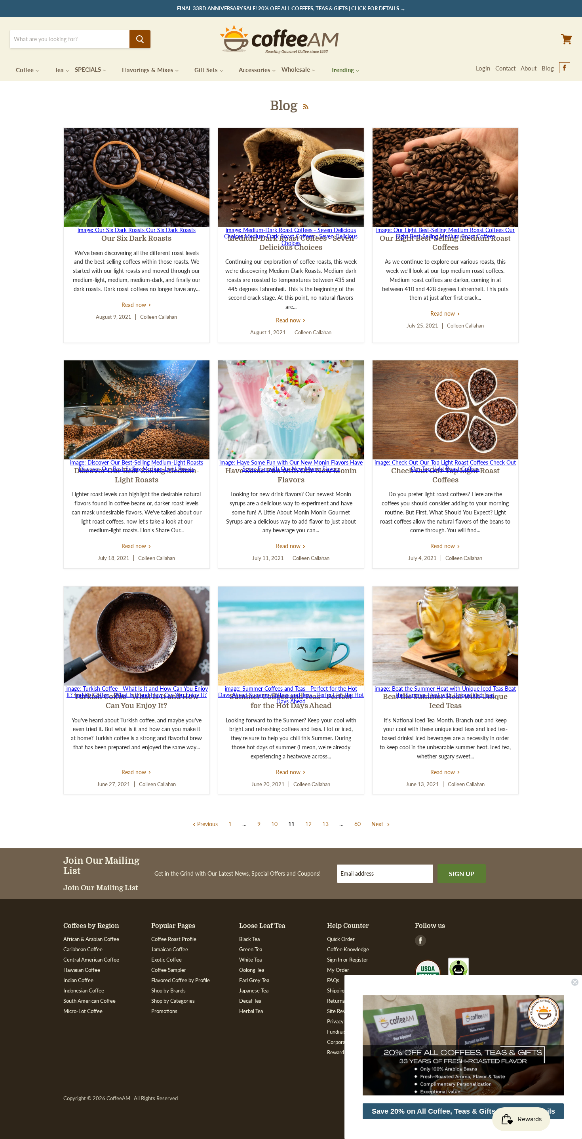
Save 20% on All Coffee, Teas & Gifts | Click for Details (463, 1111)
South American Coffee (89, 1001)
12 (308, 824)
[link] (463, 1045)
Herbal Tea (251, 1011)
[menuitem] (22, 69)
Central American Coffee (91, 959)
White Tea (250, 959)
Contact (505, 68)
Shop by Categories (173, 1001)
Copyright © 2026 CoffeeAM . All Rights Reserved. (121, 1098)
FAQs (333, 980)
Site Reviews (341, 1011)
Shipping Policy (344, 990)
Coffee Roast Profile (173, 939)
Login (483, 68)
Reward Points (343, 1052)
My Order (338, 970)
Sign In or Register (347, 959)
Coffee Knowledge (348, 949)
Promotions (164, 1011)
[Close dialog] (575, 982)
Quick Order (341, 939)
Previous (207, 824)
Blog (548, 68)
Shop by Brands (168, 990)
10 (274, 824)
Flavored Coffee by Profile (180, 980)
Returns (336, 1001)
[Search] (139, 39)
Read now (136, 304)
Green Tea (250, 949)
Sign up (461, 873)
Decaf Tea (250, 1001)
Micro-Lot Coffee (83, 1011)
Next (378, 824)
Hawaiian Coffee (81, 970)
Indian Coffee (78, 980)
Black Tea (249, 939)
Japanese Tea (253, 990)
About (528, 68)
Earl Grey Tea (254, 980)
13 (325, 824)
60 (357, 824)
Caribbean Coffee (83, 949)
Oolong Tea (251, 970)
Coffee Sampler (168, 970)
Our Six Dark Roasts (136, 238)
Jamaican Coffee (169, 949)
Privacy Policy (342, 1021)
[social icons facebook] (564, 68)
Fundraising (340, 1032)
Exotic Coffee (166, 959)
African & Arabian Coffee (91, 939)
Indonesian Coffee (83, 990)
